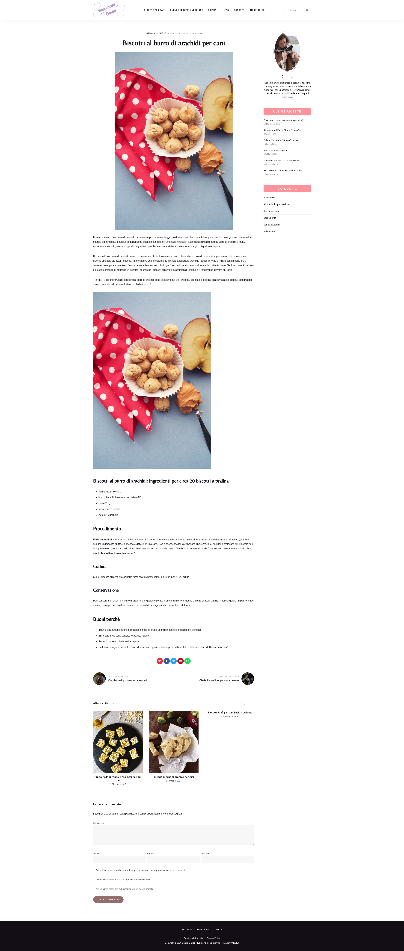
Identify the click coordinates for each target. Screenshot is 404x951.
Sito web (206, 853)
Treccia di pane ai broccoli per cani (174, 776)
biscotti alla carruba (214, 279)
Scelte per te (270, 218)
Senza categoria (272, 224)
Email (150, 853)
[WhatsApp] (187, 661)
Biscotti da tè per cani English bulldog (230, 712)
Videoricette (269, 231)
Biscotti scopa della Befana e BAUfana (283, 170)
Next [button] (251, 704)
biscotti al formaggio (241, 279)
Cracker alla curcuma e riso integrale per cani (117, 778)
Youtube (218, 929)
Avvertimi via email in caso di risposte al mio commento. (123, 879)
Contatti (239, 10)
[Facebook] (166, 661)
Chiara (212, 10)
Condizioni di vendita (194, 938)
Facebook (186, 929)
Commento (99, 823)
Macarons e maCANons (276, 150)
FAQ (226, 10)
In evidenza (173, 33)
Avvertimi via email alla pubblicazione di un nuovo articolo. (125, 889)
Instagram (203, 929)
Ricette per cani (154, 10)
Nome (97, 853)
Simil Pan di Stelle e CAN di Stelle (281, 160)
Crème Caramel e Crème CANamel (281, 140)
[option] (118, 748)
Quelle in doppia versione (186, 10)
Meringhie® (257, 10)
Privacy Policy (213, 938)
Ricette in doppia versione (277, 204)
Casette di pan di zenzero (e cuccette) (283, 120)
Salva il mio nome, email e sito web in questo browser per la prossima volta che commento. (141, 870)
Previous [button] (244, 704)
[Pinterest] (180, 661)
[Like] (160, 661)
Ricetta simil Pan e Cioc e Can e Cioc (283, 130)
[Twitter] (173, 661)
